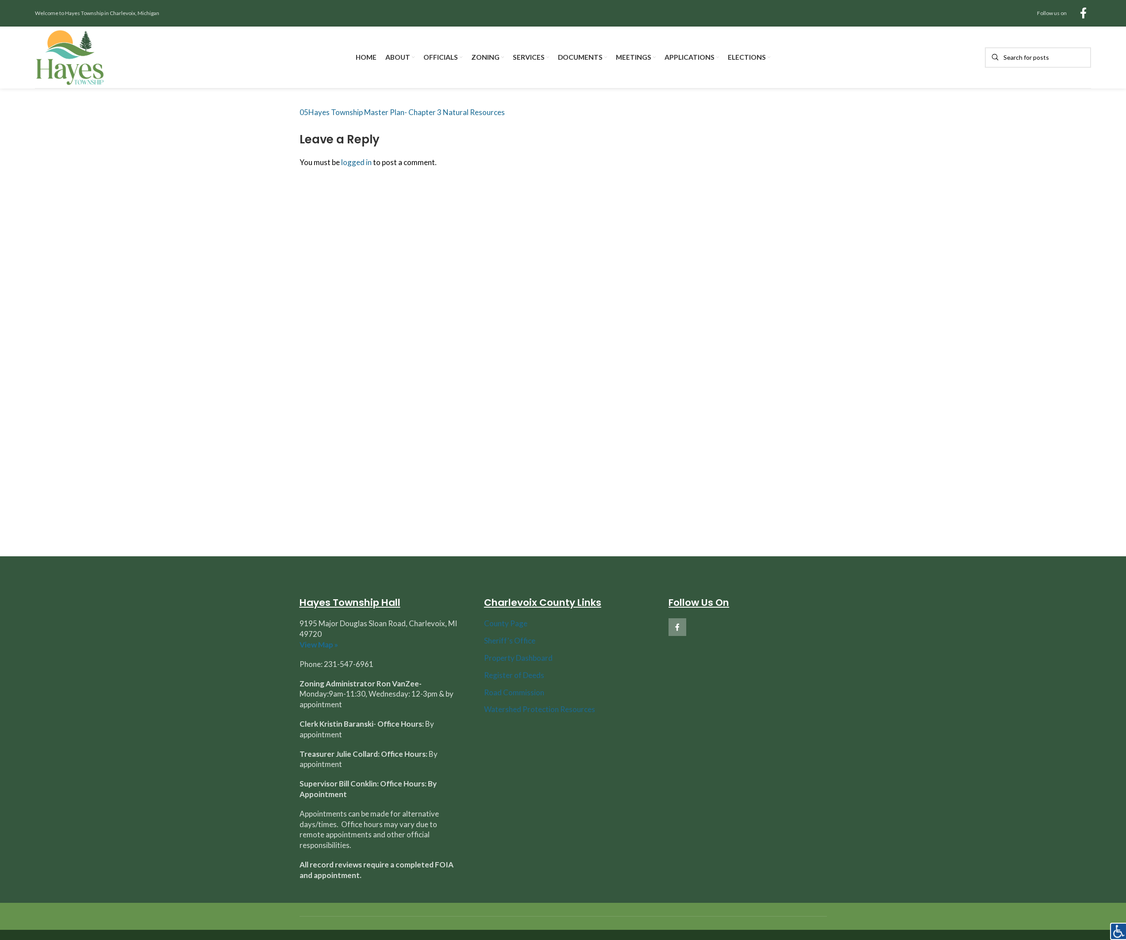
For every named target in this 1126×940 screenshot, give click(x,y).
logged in (356, 162)
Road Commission (514, 692)
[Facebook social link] (1083, 13)
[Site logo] (70, 56)
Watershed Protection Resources (539, 709)
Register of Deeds (514, 675)
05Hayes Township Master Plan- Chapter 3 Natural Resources (402, 112)
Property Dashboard (518, 658)
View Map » (319, 644)
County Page (505, 623)
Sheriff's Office (509, 640)
